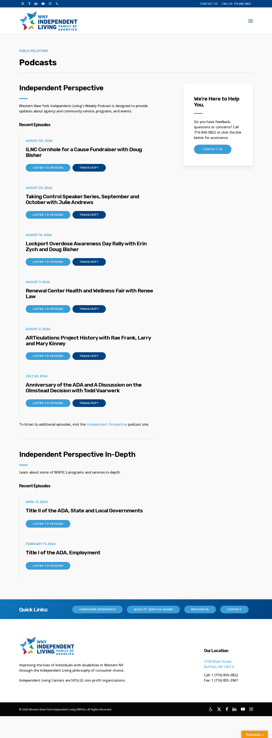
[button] (250, 21)
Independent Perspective (106, 424)
